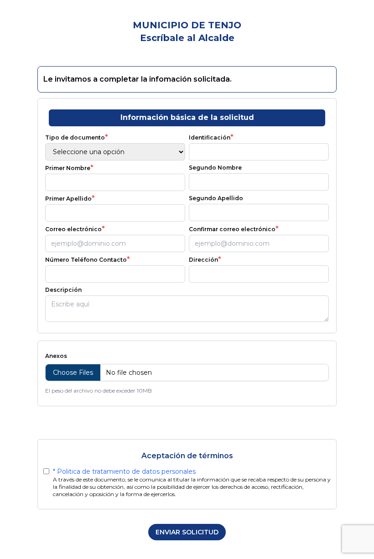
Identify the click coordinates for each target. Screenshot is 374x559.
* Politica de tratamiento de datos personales (124, 471)
